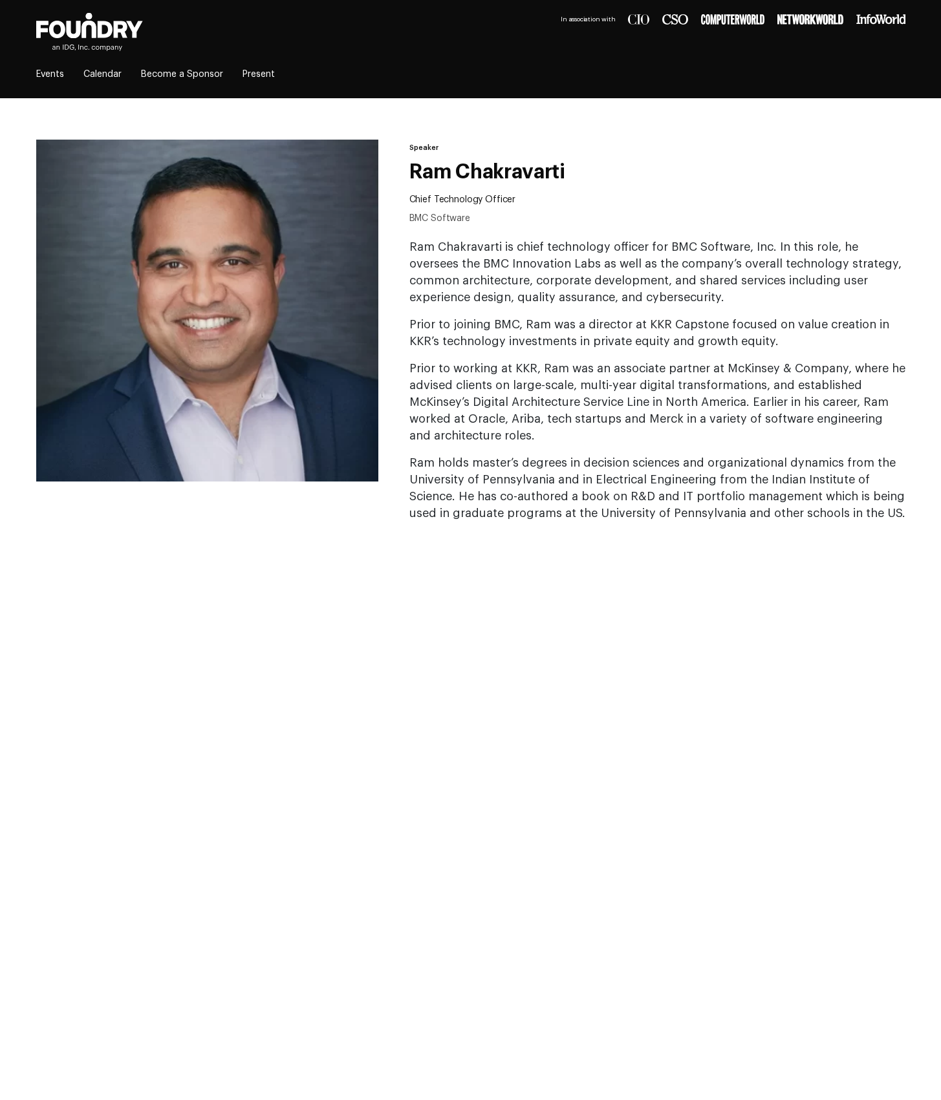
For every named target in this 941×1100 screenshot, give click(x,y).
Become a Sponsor (182, 74)
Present (259, 74)
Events (50, 74)
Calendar (102, 74)
